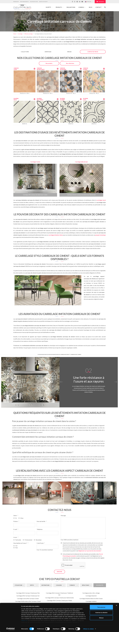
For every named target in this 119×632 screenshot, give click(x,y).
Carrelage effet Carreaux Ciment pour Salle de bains (59, 597)
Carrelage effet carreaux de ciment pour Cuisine (35, 194)
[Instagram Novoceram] (74, 1)
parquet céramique (100, 235)
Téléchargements (24, 1)
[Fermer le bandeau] (116, 605)
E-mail (15, 529)
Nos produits (49, 63)
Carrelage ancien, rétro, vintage (91, 593)
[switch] (47, 628)
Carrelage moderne (91, 601)
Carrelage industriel (91, 596)
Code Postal (41, 543)
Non (16, 547)
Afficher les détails (88, 628)
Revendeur (39, 540)
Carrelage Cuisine (35, 162)
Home (14, 33)
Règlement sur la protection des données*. (89, 550)
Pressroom (16, 1)
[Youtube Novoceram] (82, 1)
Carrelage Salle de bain (81, 162)
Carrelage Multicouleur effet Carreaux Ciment (28, 601)
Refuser (101, 618)
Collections (25, 51)
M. (16, 518)
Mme (21, 518)
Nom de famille (42, 521)
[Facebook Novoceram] (72, 1)
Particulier (18, 540)
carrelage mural (101, 200)
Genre (15, 515)
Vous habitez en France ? (20, 543)
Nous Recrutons (34, 1)
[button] (49, 7)
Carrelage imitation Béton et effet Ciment (91, 598)
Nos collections (70, 63)
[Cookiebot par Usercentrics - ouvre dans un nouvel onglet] (10, 629)
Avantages (48, 51)
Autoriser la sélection (101, 612)
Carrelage (20, 33)
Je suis (15, 537)
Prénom (16, 521)
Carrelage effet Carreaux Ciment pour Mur (28, 593)
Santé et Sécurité (43, 1)
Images (69, 51)
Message (63, 515)
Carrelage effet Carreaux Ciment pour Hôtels (59, 600)
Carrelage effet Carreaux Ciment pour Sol (27, 596)
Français (89, 1)
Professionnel (28, 540)
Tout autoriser (101, 607)
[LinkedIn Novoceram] (79, 1)
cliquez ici (24, 620)
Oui (16, 545)
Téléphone (39, 529)
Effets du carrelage (28, 33)
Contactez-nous (92, 51)
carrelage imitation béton (56, 235)
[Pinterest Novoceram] (77, 1)
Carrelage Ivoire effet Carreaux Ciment (28, 598)
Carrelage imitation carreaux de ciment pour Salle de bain (81, 194)
